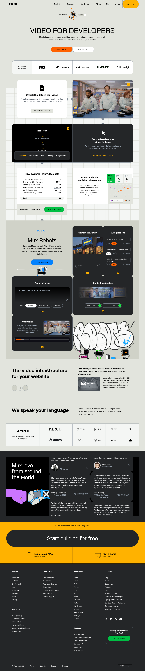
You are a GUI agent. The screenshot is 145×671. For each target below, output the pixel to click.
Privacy (54, 666)
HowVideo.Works (18, 625)
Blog (106, 578)
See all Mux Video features (103, 155)
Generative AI (78, 644)
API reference (47, 581)
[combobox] (42, 111)
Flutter (76, 603)
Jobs (106, 590)
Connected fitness (80, 641)
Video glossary (17, 615)
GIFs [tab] (42, 155)
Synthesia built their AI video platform (116, 378)
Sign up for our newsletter (114, 600)
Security (43, 666)
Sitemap (65, 666)
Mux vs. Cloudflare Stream (21, 628)
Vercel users (78, 647)
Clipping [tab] (50, 155)
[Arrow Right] (14, 388)
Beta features (47, 593)
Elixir (99, 429)
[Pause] (20, 388)
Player (14, 596)
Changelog (47, 587)
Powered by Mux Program (114, 596)
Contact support (48, 596)
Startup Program (111, 593)
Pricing (14, 600)
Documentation (48, 578)
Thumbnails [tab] (33, 155)
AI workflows (78, 650)
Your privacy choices (112, 609)
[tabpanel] (42, 143)
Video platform (79, 634)
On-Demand (16, 584)
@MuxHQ (75, 503)
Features (15, 581)
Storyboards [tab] (61, 155)
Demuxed (15, 622)
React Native (78, 612)
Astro (76, 596)
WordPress (78, 606)
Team (107, 581)
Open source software (51, 590)
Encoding (15, 593)
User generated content (82, 637)
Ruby (115, 429)
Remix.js (77, 615)
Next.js (76, 609)
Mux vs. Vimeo (17, 631)
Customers (109, 584)
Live (13, 587)
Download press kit (111, 606)
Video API (15, 578)
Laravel (76, 619)
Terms (32, 666)
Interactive (15, 590)
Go (82, 440)
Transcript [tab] (22, 155)
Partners (108, 587)
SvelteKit (77, 600)
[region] (57, 328)
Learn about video (18, 619)
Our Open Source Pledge (114, 603)
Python (82, 429)
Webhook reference (50, 584)
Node (99, 440)
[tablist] (42, 155)
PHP (115, 440)
